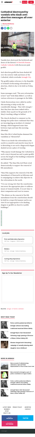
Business (7, 409)
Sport (7, 411)
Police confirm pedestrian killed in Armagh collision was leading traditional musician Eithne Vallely (21, 325)
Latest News (7, 407)
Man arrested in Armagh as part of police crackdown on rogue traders (20, 372)
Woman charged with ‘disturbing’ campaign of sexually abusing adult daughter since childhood (21, 345)
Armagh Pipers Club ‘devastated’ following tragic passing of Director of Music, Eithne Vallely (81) (21, 335)
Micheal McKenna (8, 24)
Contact (28, 409)
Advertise (28, 407)
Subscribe (24, 2)
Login (31, 2)
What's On (6, 413)
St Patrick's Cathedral (17, 309)
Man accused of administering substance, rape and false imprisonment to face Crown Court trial (22, 364)
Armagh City (26, 77)
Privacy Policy (17, 407)
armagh (9, 309)
